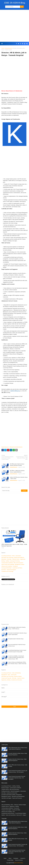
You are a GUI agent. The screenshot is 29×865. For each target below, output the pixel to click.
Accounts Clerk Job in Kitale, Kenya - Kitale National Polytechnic (17, 754)
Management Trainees (19, 564)
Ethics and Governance (18, 562)
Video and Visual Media (11, 815)
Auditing (7, 561)
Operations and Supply (6, 798)
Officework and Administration (15, 447)
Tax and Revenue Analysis (20, 813)
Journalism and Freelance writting (8, 794)
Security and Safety (16, 809)
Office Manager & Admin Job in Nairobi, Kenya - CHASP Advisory (17, 628)
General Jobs (18, 555)
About (10, 858)
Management (4, 674)
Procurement (16, 808)
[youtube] (25, 43)
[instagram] (20, 43)
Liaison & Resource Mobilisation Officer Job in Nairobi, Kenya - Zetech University (17, 663)
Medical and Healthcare (19, 557)
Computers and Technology (7, 571)
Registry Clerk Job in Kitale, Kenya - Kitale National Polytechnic (17, 759)
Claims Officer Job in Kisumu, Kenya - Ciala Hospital (17, 765)
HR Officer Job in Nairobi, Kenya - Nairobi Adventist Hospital (17, 464)
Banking (3, 561)
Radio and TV (19, 815)
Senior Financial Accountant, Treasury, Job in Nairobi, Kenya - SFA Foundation (17, 771)
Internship (9, 559)
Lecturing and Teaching (15, 561)
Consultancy (15, 566)
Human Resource (8, 48)
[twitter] (18, 43)
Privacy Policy (10, 860)
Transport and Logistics (6, 809)
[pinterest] (22, 43)
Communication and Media (7, 562)
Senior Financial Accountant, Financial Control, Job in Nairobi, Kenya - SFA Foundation (16, 778)
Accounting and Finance (6, 555)
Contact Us (22, 858)
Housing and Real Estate (6, 568)
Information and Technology (7, 557)
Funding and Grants (5, 791)
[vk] (27, 43)
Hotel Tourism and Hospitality (7, 564)
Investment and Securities (16, 680)
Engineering (22, 559)
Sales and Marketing (16, 673)
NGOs (13, 555)
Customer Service (15, 559)
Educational (3, 559)
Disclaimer (16, 858)
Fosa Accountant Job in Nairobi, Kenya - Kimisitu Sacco (17, 645)
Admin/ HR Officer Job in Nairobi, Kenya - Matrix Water (19, 478)
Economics (3, 569)
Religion (24, 815)
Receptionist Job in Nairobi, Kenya (15, 638)
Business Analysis (18, 676)
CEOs (13, 811)
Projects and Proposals (6, 678)
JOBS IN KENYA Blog (18, 862)
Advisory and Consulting (6, 566)
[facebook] (16, 43)
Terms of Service (19, 860)
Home (2, 48)
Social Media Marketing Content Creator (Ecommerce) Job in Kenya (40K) (17, 651)
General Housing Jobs (11, 569)
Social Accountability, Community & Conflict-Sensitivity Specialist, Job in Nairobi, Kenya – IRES (16, 657)
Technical (16, 804)
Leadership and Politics (17, 568)
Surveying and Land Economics (7, 813)
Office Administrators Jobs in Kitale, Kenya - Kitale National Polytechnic (14, 545)
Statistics (3, 815)
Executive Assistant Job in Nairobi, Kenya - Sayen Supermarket (17, 633)
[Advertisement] (14, 26)
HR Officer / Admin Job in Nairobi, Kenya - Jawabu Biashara (17, 471)
